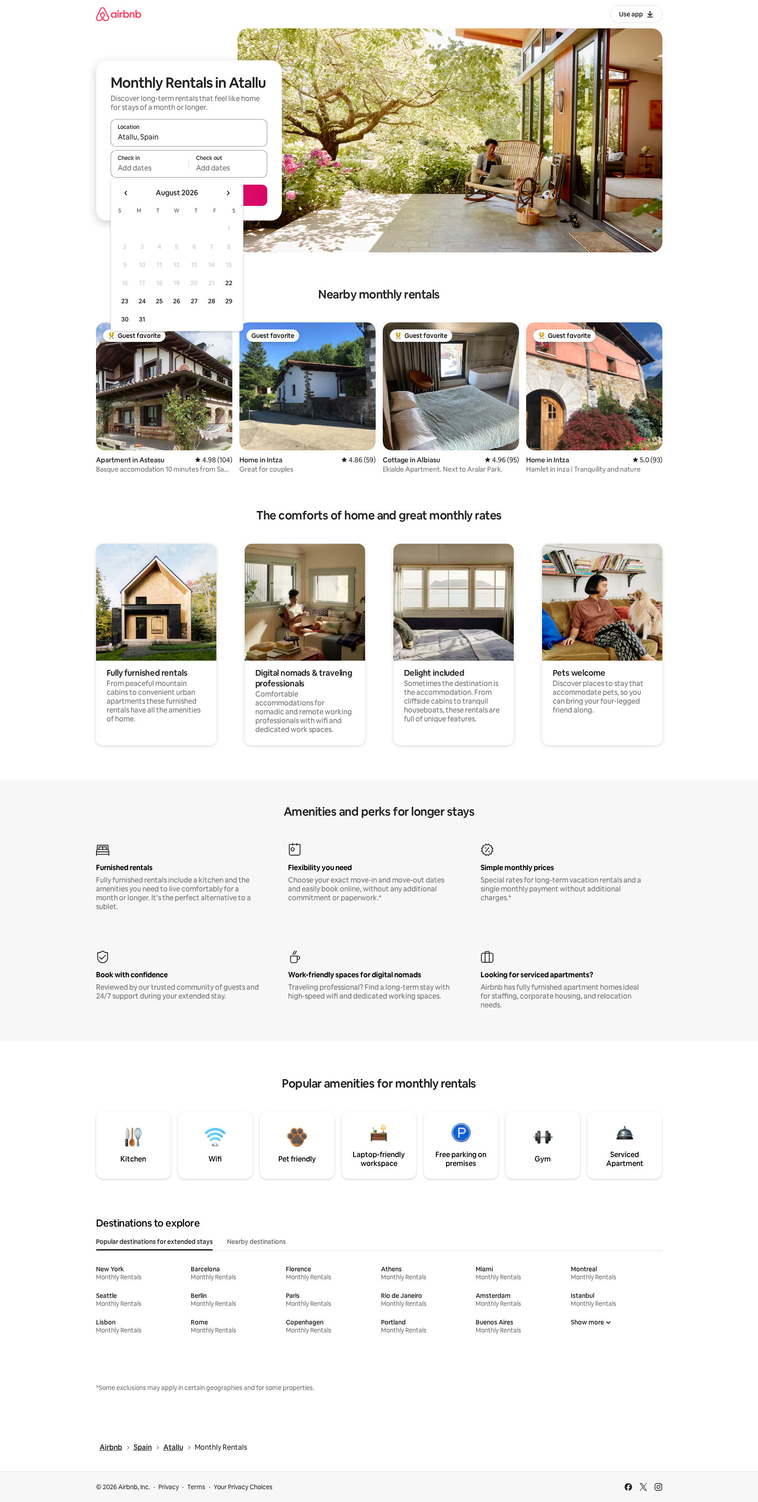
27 (194, 301)
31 (142, 319)
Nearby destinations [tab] (256, 1242)
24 (142, 301)
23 (124, 301)
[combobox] (189, 137)
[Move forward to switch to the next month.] (228, 193)
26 (176, 301)
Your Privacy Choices (243, 1487)
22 (228, 283)
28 (211, 301)
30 (125, 319)
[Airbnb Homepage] (118, 14)
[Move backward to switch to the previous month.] (126, 193)
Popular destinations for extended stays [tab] (154, 1242)
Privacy (168, 1487)
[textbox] (150, 168)
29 (228, 301)
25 (159, 301)
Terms (196, 1487)
